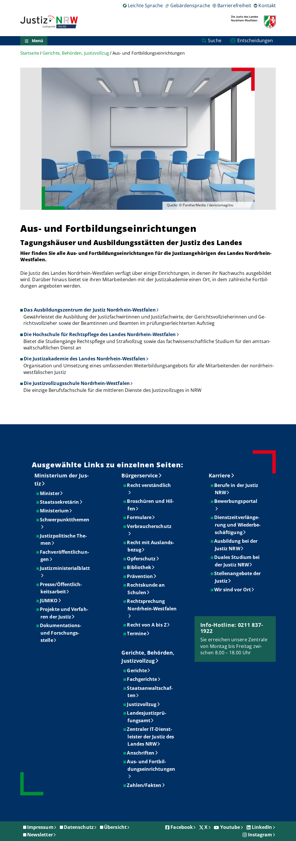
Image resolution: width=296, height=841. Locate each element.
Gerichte (137, 670)
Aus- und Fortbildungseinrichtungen (151, 765)
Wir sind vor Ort (233, 589)
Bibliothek (139, 567)
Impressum (40, 827)
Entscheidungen (255, 40)
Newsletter (40, 834)
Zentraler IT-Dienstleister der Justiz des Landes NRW (150, 736)
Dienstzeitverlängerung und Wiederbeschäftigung (237, 524)
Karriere (220, 475)
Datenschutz (79, 827)
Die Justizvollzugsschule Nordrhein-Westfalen (77, 383)
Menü (37, 40)
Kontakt (267, 5)
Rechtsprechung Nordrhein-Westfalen (152, 605)
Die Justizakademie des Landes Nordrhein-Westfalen (84, 358)
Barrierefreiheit (234, 5)
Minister (50, 493)
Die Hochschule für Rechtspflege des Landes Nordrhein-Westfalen (100, 334)
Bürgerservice (139, 475)
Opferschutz (141, 558)
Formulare (139, 517)
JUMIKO (49, 600)
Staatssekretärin (59, 502)
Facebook (182, 827)
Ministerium (54, 510)
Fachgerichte (142, 679)
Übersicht (115, 827)
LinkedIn (262, 827)
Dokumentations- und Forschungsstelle (60, 632)
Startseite (29, 53)
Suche (214, 40)
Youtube (230, 827)
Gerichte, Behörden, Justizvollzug (75, 53)
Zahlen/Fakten (144, 785)
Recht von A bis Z (146, 625)
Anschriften (140, 753)
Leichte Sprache (145, 5)
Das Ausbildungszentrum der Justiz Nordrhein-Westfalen (90, 310)
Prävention (140, 576)
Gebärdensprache (190, 5)
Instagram (260, 834)
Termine (136, 633)
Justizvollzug (141, 704)
